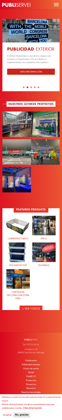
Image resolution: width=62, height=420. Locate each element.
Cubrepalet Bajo (18, 238)
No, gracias (22, 414)
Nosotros (31, 388)
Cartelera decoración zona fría (18, 295)
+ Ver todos (31, 308)
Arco (44, 238)
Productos (31, 380)
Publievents (31, 360)
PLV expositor (18, 265)
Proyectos (31, 384)
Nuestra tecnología (31, 392)
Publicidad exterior (31, 364)
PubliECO (31, 376)
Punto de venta (31, 368)
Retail (31, 372)
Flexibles (43, 265)
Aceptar (7, 414)
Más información (31, 71)
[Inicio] (16, 9)
